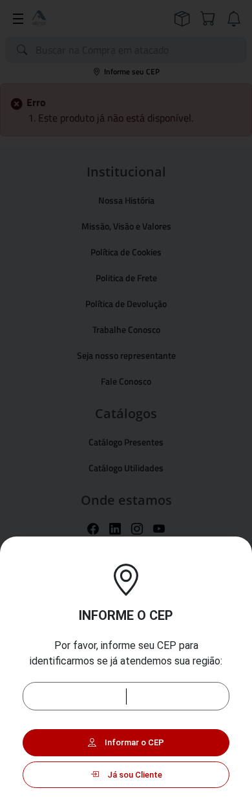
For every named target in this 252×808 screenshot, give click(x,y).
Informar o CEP (133, 742)
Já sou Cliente (133, 775)
